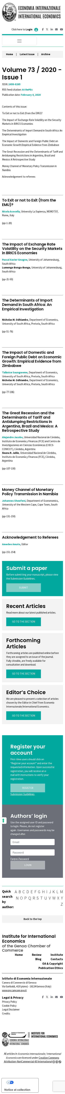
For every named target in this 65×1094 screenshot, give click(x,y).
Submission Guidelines (22, 794)
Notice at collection (17, 1089)
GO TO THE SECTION (23, 621)
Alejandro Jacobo (12, 437)
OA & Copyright (52, 964)
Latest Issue (27, 54)
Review (36, 955)
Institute (57, 955)
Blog (38, 959)
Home (9, 54)
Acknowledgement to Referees (30, 537)
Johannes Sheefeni (13, 500)
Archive (45, 54)
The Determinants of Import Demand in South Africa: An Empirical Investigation (27, 304)
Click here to (22, 29)
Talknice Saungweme (15, 372)
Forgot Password (19, 858)
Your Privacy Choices (23, 1082)
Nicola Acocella (11, 211)
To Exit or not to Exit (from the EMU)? (29, 202)
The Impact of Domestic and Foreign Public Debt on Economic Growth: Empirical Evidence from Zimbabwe (32, 359)
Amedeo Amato (11, 544)
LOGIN (27, 865)
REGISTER (27, 788)
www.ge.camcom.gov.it (14, 990)
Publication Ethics (50, 968)
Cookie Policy (9, 1005)
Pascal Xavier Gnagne (14, 259)
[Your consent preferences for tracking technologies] (3, 820)
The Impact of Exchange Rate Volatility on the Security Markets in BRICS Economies (32, 248)
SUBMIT (23, 587)
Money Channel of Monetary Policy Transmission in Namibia (30, 491)
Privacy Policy (9, 1001)
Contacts (57, 959)
